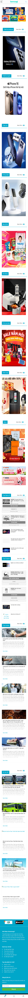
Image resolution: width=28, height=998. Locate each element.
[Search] (26, 1)
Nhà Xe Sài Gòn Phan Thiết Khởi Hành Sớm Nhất (13, 842)
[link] (14, 11)
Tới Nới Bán (14, 522)
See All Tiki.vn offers (14, 511)
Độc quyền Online (14, 578)
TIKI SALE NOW (14, 506)
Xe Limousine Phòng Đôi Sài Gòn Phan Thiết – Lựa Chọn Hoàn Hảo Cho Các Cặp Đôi (13, 786)
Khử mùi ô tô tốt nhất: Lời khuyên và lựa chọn (13, 694)
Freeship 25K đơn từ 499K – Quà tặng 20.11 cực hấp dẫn (17, 500)
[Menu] (1, 1)
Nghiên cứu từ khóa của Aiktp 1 (17, 562)
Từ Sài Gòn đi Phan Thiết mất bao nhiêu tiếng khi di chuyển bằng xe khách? (13, 869)
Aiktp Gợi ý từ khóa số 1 (16, 614)
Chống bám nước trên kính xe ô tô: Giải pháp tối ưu (14, 667)
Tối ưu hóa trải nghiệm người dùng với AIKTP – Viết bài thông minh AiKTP (17, 530)
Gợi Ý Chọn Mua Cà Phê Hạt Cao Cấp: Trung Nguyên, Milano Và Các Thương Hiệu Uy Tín (13, 721)
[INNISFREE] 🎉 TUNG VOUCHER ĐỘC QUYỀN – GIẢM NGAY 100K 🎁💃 (17, 573)
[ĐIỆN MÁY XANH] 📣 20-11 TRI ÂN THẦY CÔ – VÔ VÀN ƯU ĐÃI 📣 (18, 517)
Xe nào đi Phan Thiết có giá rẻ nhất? (11, 896)
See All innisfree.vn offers (14, 583)
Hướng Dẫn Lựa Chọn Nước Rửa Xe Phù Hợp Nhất (13, 639)
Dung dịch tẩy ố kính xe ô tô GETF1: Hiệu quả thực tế (13, 749)
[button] (4, 921)
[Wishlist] (14, 996)
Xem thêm (5, 651)
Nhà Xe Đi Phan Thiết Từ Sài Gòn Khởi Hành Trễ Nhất (14, 814)
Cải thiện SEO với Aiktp (15, 604)
